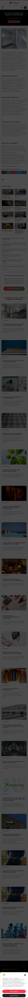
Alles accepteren (14, 991)
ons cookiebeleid (8, 986)
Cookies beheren (14, 995)
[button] (25, 975)
